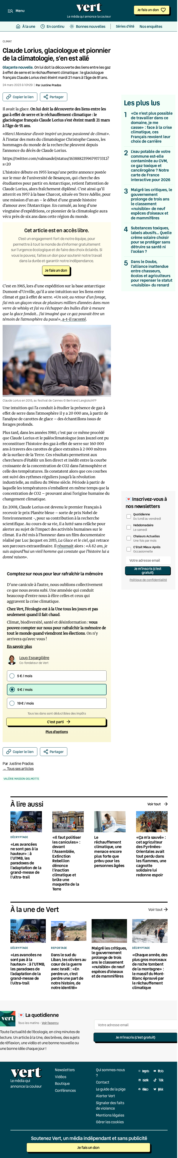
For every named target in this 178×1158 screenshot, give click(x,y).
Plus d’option (57, 731)
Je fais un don (148, 9)
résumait (65, 546)
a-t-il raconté (74, 319)
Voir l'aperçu (50, 1023)
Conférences (65, 1090)
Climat (7, 41)
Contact (102, 1082)
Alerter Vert (105, 1095)
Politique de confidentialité (148, 580)
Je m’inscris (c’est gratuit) (147, 570)
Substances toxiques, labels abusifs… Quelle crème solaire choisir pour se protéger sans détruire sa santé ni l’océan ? (151, 240)
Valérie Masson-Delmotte (21, 779)
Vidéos (60, 1076)
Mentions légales (110, 1115)
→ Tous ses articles (18, 768)
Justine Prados (51, 85)
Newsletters (65, 1069)
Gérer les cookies (110, 1121)
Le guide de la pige (110, 1089)
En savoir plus (19, 646)
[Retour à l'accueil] (89, 8)
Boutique (62, 1083)
